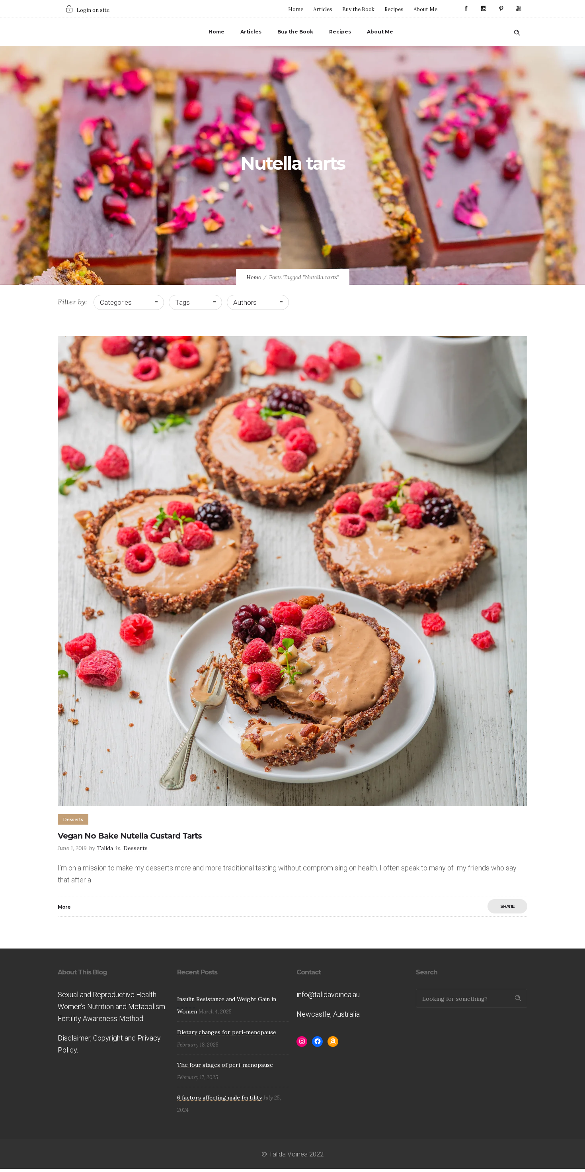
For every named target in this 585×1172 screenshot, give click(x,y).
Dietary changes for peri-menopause (226, 1032)
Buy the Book (358, 9)
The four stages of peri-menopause (225, 1064)
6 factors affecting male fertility (219, 1097)
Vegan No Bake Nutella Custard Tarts (130, 836)
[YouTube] (518, 9)
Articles (322, 9)
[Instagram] (483, 9)
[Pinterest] (501, 9)
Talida (105, 848)
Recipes (394, 9)
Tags (182, 302)
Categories (116, 302)
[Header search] (517, 31)
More (64, 907)
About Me (425, 9)
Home (295, 9)
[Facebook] (466, 9)
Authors (245, 302)
